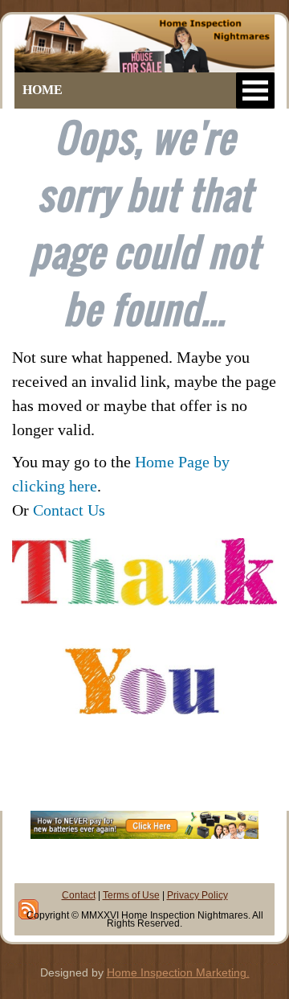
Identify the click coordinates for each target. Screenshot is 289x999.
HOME (42, 90)
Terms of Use (131, 895)
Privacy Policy (197, 895)
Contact (79, 895)
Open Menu (255, 90)
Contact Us (69, 510)
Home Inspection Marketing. (178, 972)
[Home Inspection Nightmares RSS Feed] (28, 909)
